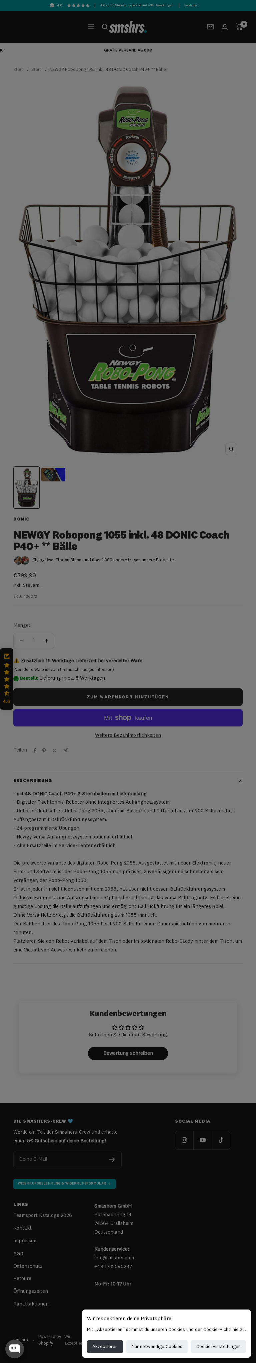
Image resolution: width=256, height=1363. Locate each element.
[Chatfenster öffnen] (14, 1349)
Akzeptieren (105, 1346)
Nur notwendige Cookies (157, 1346)
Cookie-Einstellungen (218, 1346)
